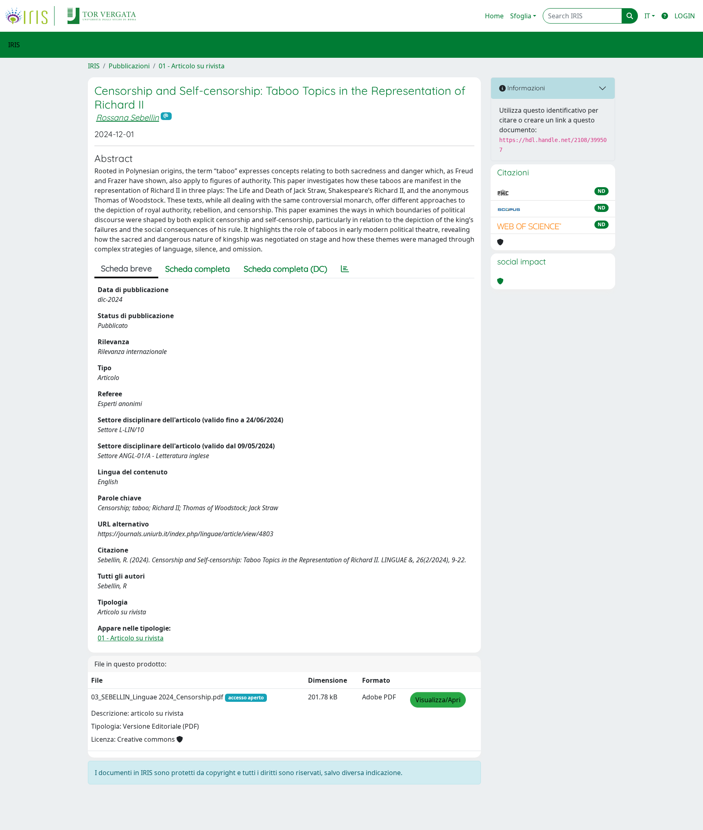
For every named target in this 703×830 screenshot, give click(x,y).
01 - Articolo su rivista (192, 65)
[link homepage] (30, 16)
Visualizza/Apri (438, 699)
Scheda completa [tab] (197, 269)
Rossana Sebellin (127, 117)
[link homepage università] (101, 16)
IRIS (94, 65)
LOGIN (685, 15)
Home (494, 15)
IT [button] (647, 15)
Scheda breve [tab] (126, 268)
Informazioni (525, 88)
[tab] (345, 268)
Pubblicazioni (129, 65)
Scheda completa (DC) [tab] (285, 269)
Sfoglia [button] (520, 15)
